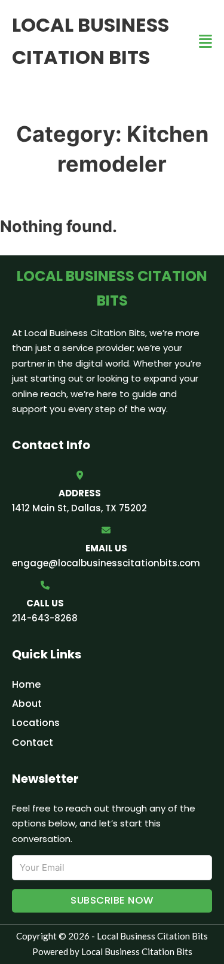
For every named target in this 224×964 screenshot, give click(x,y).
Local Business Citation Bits (90, 41)
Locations (36, 723)
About (27, 703)
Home (26, 684)
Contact (32, 742)
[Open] (205, 41)
